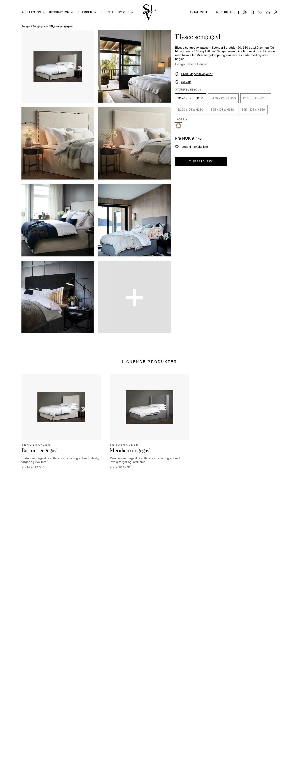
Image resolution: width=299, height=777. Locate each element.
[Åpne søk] (252, 12)
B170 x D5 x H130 (190, 98)
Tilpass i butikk (201, 161)
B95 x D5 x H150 (253, 109)
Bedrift (106, 12)
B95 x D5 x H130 (222, 109)
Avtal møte (199, 12)
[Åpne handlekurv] (268, 12)
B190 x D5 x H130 (255, 98)
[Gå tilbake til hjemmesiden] (149, 12)
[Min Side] (276, 12)
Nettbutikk (225, 12)
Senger (25, 26)
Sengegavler (40, 26)
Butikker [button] (85, 12)
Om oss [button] (123, 12)
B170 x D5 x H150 (223, 98)
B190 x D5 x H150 (190, 109)
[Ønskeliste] (260, 12)
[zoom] (57, 66)
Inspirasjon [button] (59, 12)
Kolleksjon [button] (31, 12)
